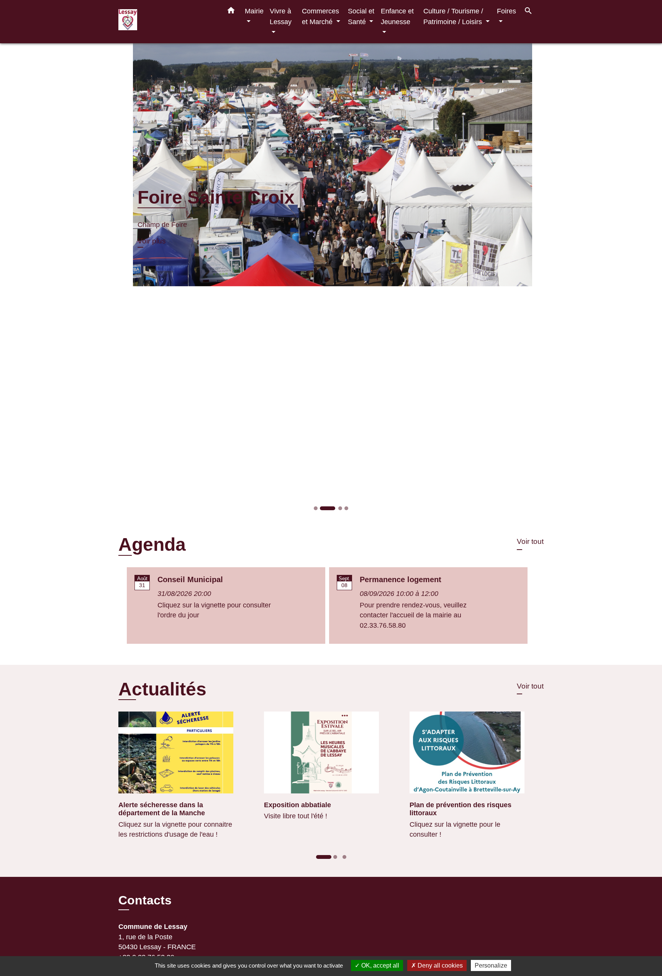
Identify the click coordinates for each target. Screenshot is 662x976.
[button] (231, 12)
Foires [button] (506, 11)
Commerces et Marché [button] (320, 16)
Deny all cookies (439, 965)
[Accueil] (166, 21)
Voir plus (135, 241)
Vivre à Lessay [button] (281, 16)
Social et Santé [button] (361, 16)
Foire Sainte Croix (199, 197)
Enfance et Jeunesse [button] (397, 16)
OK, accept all (379, 965)
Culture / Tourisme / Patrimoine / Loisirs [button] (453, 16)
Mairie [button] (254, 11)
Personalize (491, 965)
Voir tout (530, 541)
